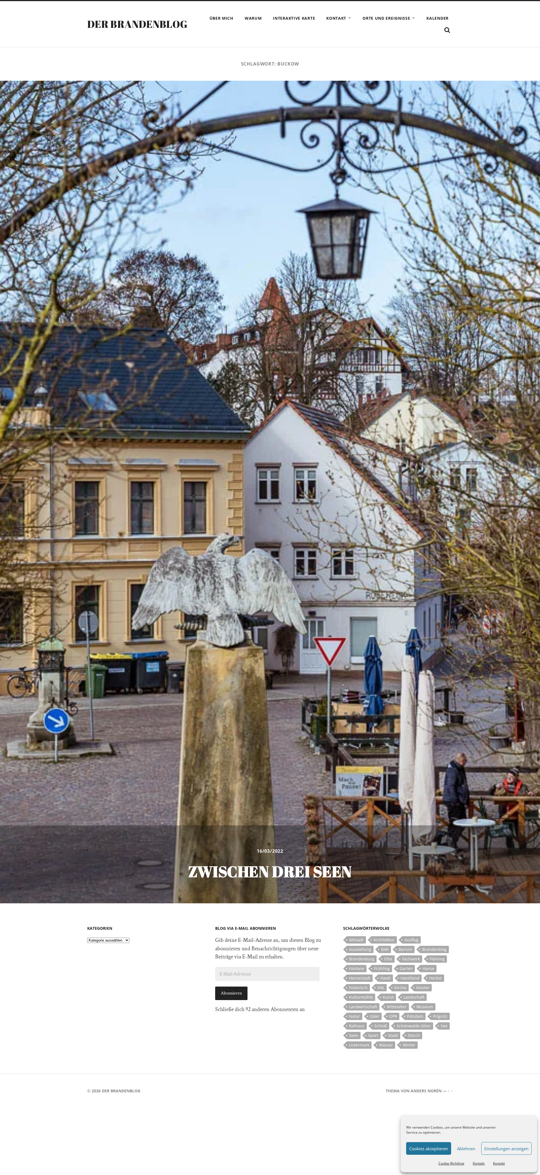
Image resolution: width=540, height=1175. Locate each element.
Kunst (388, 997)
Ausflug (411, 939)
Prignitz (440, 1016)
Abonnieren (231, 993)
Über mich (221, 18)
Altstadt (356, 939)
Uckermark (359, 1045)
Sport (373, 1035)
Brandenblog (434, 949)
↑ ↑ (450, 1090)
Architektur (384, 939)
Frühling (382, 968)
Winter (409, 1045)
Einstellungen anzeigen (506, 1148)
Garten (406, 968)
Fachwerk (411, 959)
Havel (385, 978)
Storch (414, 1035)
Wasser (386, 1045)
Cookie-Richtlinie (451, 1163)
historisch (358, 987)
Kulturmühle (361, 997)
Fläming (437, 959)
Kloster (422, 987)
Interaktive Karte (294, 18)
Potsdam (415, 1016)
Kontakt (479, 1163)
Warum (253, 18)
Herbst (435, 978)
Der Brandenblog (137, 24)
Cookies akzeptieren (428, 1148)
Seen (353, 1035)
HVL (380, 987)
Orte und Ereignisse (386, 18)
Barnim (405, 949)
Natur (354, 1016)
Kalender (437, 18)
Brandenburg (361, 959)
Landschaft (414, 997)
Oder (374, 1016)
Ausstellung (360, 949)
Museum (425, 1006)
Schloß (380, 1025)
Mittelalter (397, 1006)
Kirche (400, 987)
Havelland (409, 978)
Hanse (428, 968)
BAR (385, 949)
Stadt (393, 1035)
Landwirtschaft (363, 1006)
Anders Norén (426, 1090)
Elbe (388, 959)
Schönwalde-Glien (414, 1025)
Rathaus (356, 1025)
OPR (393, 1016)
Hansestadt (359, 978)
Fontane (356, 968)
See (444, 1025)
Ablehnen (466, 1148)
